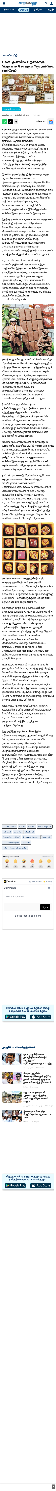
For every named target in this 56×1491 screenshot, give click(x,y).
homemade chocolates (31, 837)
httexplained (29, 831)
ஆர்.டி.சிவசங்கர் (12, 109)
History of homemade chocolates (14, 847)
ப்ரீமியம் (24, 10)
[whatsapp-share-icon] (4, 123)
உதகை (22, 826)
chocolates (18, 831)
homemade (47, 837)
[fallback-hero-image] (12, 1059)
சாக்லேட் (31, 826)
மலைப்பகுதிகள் (44, 826)
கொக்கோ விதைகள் (11, 842)
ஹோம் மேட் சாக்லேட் (11, 837)
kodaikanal (7, 831)
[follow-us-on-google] (50, 121)
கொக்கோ (26, 842)
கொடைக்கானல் (9, 826)
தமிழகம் (38, 9)
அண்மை (9, 9)
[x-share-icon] (10, 123)
